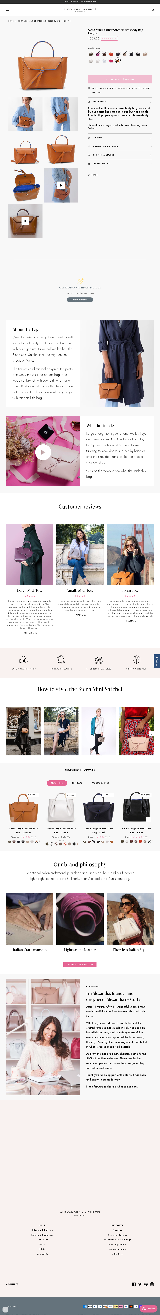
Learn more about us (80, 964)
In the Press (118, 1253)
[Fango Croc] (145, 54)
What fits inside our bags (117, 1239)
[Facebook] (134, 1284)
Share (95, 175)
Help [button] (42, 1225)
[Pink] (111, 60)
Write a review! (80, 300)
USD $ (11, 1306)
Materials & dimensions (106, 146)
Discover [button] (118, 1225)
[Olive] (91, 54)
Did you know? (101, 164)
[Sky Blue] (105, 60)
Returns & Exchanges (42, 1234)
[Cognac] (118, 60)
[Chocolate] (105, 54)
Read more (92, 128)
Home (11, 21)
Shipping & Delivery (42, 1230)
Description (99, 102)
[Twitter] (140, 1284)
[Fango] (125, 54)
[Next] (151, 733)
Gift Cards (42, 1239)
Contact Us (42, 1253)
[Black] (132, 54)
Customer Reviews (117, 1234)
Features (97, 138)
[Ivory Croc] (91, 60)
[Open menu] (10, 10)
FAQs (42, 1249)
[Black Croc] (138, 54)
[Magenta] (98, 54)
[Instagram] (152, 1284)
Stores (42, 1244)
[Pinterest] (146, 1284)
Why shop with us (117, 1244)
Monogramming (117, 1249)
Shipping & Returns (103, 155)
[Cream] (98, 60)
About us (117, 1230)
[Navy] (118, 54)
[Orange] (111, 54)
